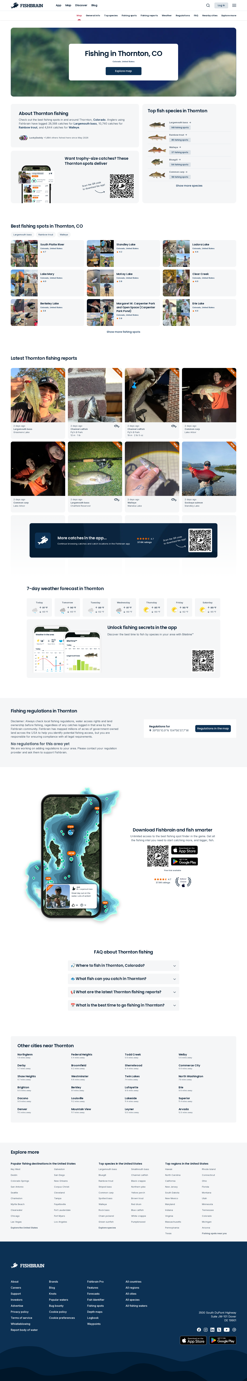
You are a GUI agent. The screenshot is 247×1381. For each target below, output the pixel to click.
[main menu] (234, 5)
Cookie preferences (62, 1317)
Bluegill (173, 159)
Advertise (17, 1305)
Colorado (117, 61)
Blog (52, 1287)
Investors (16, 1299)
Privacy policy (20, 1311)
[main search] (208, 5)
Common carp (176, 171)
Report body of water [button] (24, 1330)
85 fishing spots (180, 139)
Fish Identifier (95, 1299)
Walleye (64, 234)
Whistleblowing (20, 1324)
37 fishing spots (180, 152)
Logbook (93, 1317)
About (14, 1281)
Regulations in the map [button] (213, 728)
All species (132, 1299)
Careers (16, 1287)
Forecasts (93, 1293)
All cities (131, 1293)
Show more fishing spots (123, 332)
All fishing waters (136, 1305)
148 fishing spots (180, 127)
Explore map (123, 71)
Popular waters (58, 1299)
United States (128, 61)
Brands (53, 1281)
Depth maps (94, 1311)
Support (16, 1293)
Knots (52, 1293)
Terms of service (21, 1317)
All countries (133, 1281)
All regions (132, 1287)
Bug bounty (56, 1305)
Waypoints (93, 1324)
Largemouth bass (22, 234)
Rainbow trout (45, 234)
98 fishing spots (180, 177)
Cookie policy (58, 1311)
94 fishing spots (179, 164)
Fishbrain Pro (95, 1281)
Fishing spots (95, 1305)
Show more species (189, 186)
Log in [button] (221, 5)
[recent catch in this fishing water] (38, 403)
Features (92, 1287)
